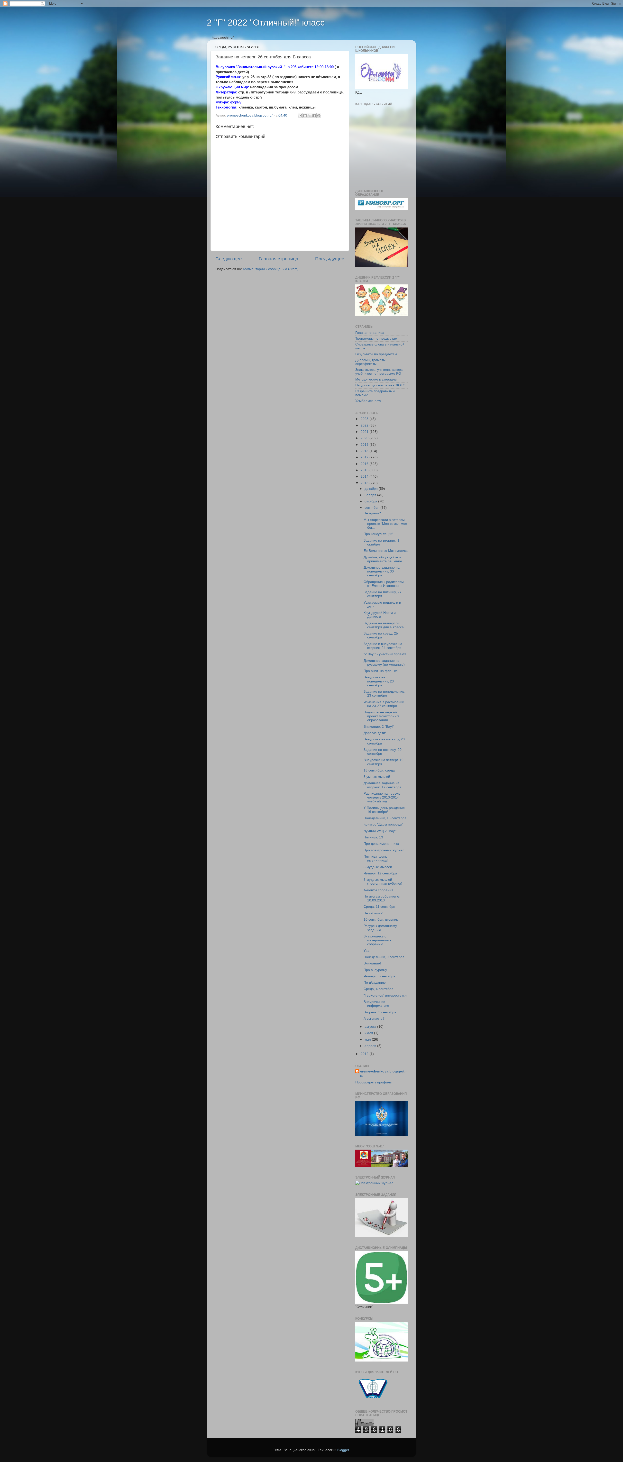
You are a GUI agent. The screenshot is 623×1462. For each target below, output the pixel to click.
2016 (365, 464)
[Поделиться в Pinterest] (318, 115)
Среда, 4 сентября (379, 989)
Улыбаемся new (368, 401)
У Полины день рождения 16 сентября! (384, 810)
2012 (365, 1054)
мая (368, 1039)
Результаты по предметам (376, 354)
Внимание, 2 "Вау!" (379, 726)
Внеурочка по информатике (376, 1004)
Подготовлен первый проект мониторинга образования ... (382, 716)
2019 (365, 444)
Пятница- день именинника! (376, 858)
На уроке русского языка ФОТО (380, 385)
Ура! (367, 951)
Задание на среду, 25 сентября (381, 635)
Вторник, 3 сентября (380, 1012)
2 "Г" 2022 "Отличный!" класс (266, 22)
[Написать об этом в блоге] (304, 115)
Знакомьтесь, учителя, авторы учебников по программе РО (379, 371)
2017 (365, 457)
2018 (365, 451)
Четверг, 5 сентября (379, 976)
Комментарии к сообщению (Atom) (271, 269)
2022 (365, 425)
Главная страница (278, 258)
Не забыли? (373, 913)
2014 (365, 476)
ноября (371, 495)
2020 (365, 438)
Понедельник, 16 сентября (385, 818)
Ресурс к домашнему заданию (380, 928)
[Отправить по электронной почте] (300, 115)
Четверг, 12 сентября (380, 873)
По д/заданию (375, 982)
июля (369, 1033)
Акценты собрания (378, 890)
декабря (372, 488)
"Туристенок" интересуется (385, 995)
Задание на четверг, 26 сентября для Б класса (384, 625)
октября (371, 501)
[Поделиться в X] (309, 115)
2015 (365, 470)
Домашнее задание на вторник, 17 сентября (382, 785)
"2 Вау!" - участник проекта (385, 654)
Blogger (343, 1450)
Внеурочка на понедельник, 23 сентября (379, 681)
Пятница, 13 (373, 837)
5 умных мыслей (377, 777)
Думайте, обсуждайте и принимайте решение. (383, 559)
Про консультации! (378, 534)
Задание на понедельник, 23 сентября (384, 693)
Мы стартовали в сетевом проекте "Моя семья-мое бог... (385, 523)
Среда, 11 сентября (379, 906)
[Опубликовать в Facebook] (314, 115)
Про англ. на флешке (381, 671)
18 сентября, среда (379, 770)
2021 (365, 432)
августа (371, 1026)
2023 (365, 419)
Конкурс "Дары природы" (383, 824)
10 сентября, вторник (381, 919)
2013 (365, 483)
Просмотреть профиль (373, 1082)
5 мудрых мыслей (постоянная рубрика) (383, 881)
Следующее (228, 258)
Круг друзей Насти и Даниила (380, 614)
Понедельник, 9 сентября (384, 957)
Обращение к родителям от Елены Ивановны (384, 584)
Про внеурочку (375, 970)
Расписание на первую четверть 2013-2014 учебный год (382, 797)
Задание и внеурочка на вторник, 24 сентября (383, 646)
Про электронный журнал (384, 850)
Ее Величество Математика (386, 551)
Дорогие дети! (375, 733)
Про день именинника (381, 843)
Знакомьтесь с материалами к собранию (378, 940)
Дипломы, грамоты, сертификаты (370, 362)
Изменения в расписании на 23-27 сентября (384, 704)
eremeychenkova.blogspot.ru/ (383, 1074)
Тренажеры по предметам (376, 338)
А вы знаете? (374, 1018)
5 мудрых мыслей (378, 867)
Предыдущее (329, 258)
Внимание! (372, 963)
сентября (372, 507)
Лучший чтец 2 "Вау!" (380, 831)
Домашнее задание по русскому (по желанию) (384, 662)
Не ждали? (372, 513)
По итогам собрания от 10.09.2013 (382, 898)
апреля (371, 1046)
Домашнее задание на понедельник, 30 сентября (382, 571)
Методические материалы (376, 379)
